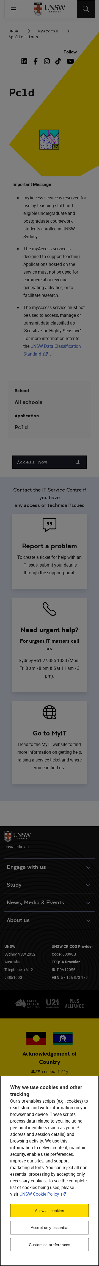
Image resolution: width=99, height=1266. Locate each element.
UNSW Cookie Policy (44, 1194)
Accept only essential (49, 1227)
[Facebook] (36, 61)
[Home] (49, 9)
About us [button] (18, 920)
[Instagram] (47, 61)
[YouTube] (69, 61)
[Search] (86, 9)
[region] (49, 1171)
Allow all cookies (49, 1210)
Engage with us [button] (26, 867)
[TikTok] (58, 61)
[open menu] (13, 9)
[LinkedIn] (25, 61)
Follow (70, 52)
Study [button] (14, 885)
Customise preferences (49, 1244)
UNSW (13, 31)
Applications (23, 36)
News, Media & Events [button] (35, 902)
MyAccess (48, 31)
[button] (49, 462)
